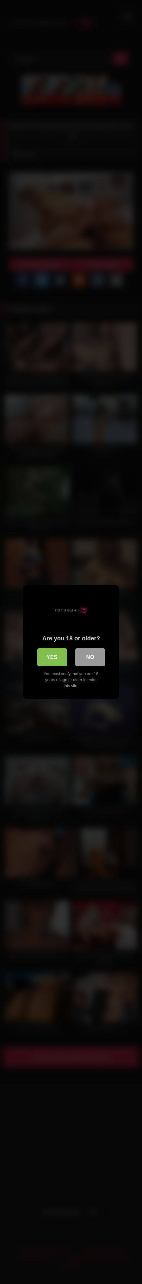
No (90, 657)
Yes (52, 657)
